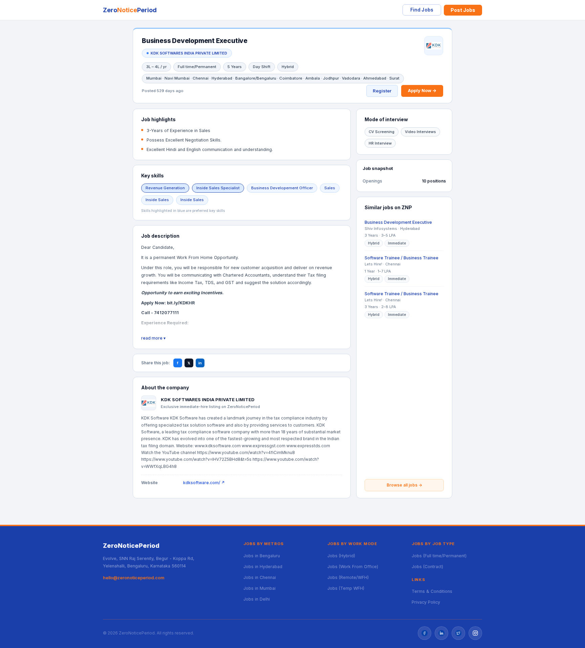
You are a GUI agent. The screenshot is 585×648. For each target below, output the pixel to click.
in (200, 363)
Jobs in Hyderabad (262, 566)
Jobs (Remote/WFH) (348, 577)
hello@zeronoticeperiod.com (133, 577)
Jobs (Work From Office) (352, 566)
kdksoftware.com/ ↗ (204, 482)
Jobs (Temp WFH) (345, 588)
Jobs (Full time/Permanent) (439, 555)
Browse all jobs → (404, 485)
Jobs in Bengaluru (261, 555)
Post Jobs (463, 10)
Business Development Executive (398, 222)
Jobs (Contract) (427, 566)
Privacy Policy (426, 602)
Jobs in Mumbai (259, 588)
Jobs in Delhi (256, 599)
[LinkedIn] (441, 633)
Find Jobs (421, 10)
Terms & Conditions (432, 591)
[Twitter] (458, 633)
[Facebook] (424, 633)
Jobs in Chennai (259, 577)
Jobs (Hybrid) (341, 555)
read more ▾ (153, 338)
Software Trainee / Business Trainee (401, 257)
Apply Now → (422, 90)
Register (382, 90)
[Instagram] (475, 633)
